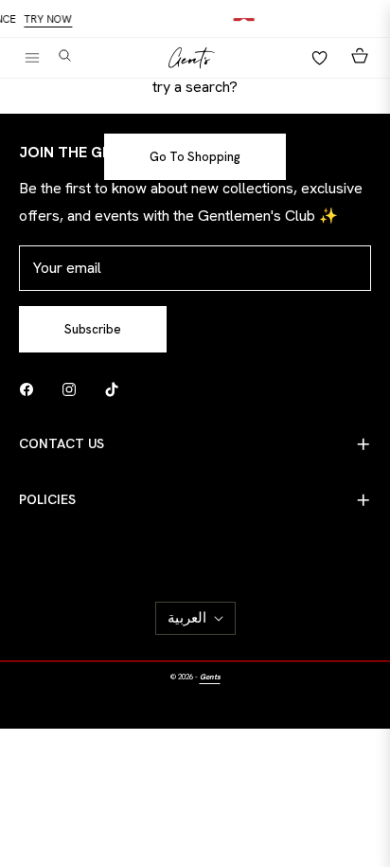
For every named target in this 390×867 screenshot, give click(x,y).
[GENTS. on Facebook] (31, 389)
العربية (187, 617)
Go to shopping (195, 157)
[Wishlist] (314, 58)
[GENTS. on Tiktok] (116, 389)
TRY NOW (52, 19)
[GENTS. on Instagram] (74, 389)
